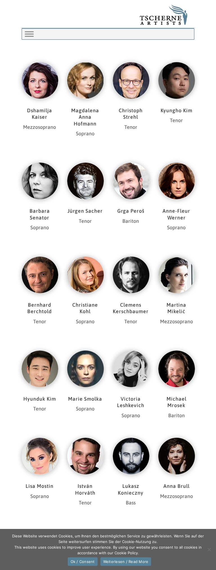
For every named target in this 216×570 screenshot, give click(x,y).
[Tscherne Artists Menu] (29, 34)
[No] (209, 549)
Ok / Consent (83, 561)
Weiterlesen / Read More (125, 561)
